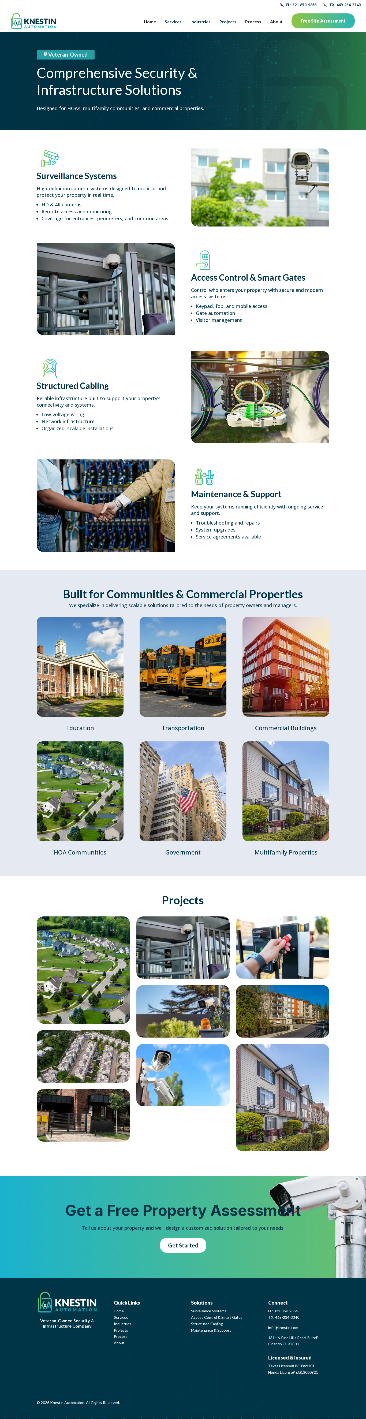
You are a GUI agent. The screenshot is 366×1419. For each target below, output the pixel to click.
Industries (201, 21)
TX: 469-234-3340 (345, 5)
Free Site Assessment (323, 20)
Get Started (183, 1245)
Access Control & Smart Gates (216, 1317)
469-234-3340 (287, 1317)
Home (150, 21)
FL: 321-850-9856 (301, 5)
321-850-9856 (286, 1311)
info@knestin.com (283, 1327)
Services (173, 21)
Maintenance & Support (211, 1330)
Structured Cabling (207, 1323)
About (276, 21)
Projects (227, 21)
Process (253, 21)
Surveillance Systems (208, 1311)
